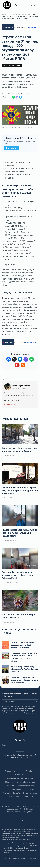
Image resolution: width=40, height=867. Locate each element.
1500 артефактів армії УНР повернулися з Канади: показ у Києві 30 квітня (24, 680)
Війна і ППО (20, 775)
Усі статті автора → (10, 404)
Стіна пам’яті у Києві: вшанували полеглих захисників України (19, 449)
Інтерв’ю (16, 793)
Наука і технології (30, 793)
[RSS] (23, 365)
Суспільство (29, 789)
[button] (16, 5)
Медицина (9, 782)
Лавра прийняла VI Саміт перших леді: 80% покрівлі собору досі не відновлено (20, 490)
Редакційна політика (21, 806)
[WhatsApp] (13, 97)
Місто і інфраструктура (26, 782)
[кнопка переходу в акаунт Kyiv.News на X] (20, 740)
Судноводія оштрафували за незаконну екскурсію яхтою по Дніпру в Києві (18, 575)
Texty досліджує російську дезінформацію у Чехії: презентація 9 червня (22, 645)
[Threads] (24, 740)
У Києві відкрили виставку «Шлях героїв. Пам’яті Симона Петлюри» (24, 669)
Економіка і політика (26, 786)
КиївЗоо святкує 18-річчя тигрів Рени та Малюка (18, 616)
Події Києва (21, 94)
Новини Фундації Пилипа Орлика (19, 631)
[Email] (17, 365)
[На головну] (7, 5)
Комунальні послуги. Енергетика (20, 778)
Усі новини (18, 771)
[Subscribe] (36, 701)
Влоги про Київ (13, 796)
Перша (8, 771)
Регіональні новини (13, 789)
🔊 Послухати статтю (13, 66)
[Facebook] (8, 359)
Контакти (5, 806)
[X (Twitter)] (14, 359)
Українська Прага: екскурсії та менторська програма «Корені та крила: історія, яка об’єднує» (24, 657)
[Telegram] (20, 97)
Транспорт (10, 786)
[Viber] (16, 97)
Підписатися (11, 148)
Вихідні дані (28, 812)
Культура (6, 793)
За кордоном (28, 796)
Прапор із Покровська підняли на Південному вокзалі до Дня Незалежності (19, 532)
